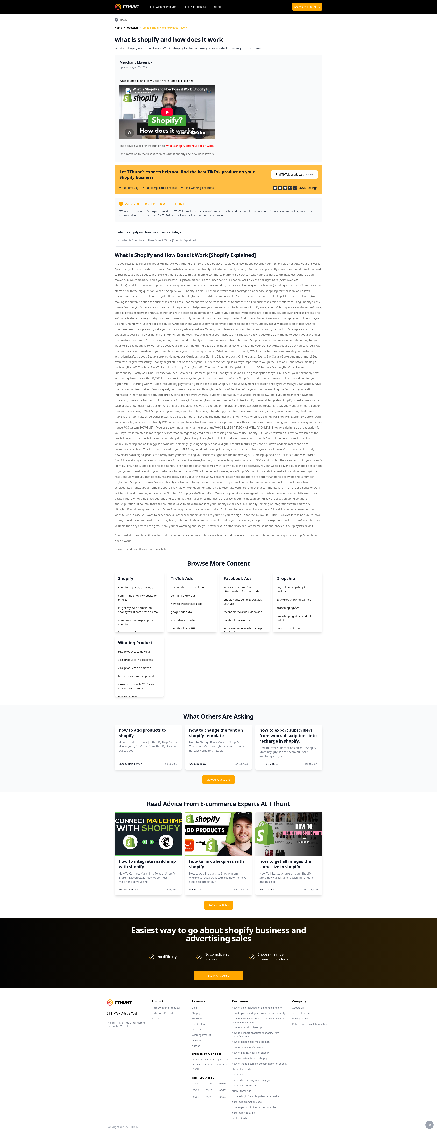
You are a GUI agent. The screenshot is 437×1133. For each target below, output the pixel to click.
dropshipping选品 (287, 608)
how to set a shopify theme (247, 1047)
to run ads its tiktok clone (187, 587)
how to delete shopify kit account (251, 1041)
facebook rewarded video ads (243, 612)
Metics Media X (198, 889)
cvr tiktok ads (239, 1118)
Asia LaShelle (266, 889)
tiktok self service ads (244, 1085)
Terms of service (301, 1013)
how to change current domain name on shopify (259, 1063)
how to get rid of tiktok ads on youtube (254, 1107)
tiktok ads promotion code (247, 1101)
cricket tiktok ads (241, 1091)
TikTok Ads (198, 1018)
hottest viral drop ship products (138, 676)
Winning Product (201, 1035)
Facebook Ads (199, 1024)
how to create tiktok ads (186, 604)
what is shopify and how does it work (165, 27)
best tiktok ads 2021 (184, 628)
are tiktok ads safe (183, 620)
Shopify (196, 1013)
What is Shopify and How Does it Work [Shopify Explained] (159, 240)
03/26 (196, 1097)
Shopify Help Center (130, 763)
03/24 (222, 1097)
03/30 (222, 1083)
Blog (194, 1007)
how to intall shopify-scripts (248, 1027)
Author (196, 1045)
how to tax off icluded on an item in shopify (257, 1007)
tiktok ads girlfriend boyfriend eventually (255, 1096)
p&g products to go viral (134, 651)
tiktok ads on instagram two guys (251, 1080)
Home (118, 27)
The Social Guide (128, 889)
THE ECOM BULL (268, 763)
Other (198, 1069)
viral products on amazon (134, 668)
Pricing (217, 6)
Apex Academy (197, 763)
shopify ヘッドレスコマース (135, 587)
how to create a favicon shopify (249, 1058)
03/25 (209, 1097)
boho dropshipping (288, 628)
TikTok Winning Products (162, 6)
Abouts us (298, 1007)
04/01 (196, 1083)
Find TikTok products (294, 174)
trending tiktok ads (183, 595)
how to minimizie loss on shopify (250, 1052)
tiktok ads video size (243, 1112)
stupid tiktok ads (241, 1069)
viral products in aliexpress (135, 660)
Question (132, 27)
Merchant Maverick (135, 62)
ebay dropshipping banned (293, 600)
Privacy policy (300, 1018)
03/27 (222, 1090)
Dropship (197, 1029)
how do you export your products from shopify (258, 1013)
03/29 (196, 1090)
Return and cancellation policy (309, 1024)
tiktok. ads (238, 1074)
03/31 (209, 1083)
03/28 (209, 1090)
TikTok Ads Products (194, 6)
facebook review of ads (239, 620)
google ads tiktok (182, 612)
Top (429, 1124)
